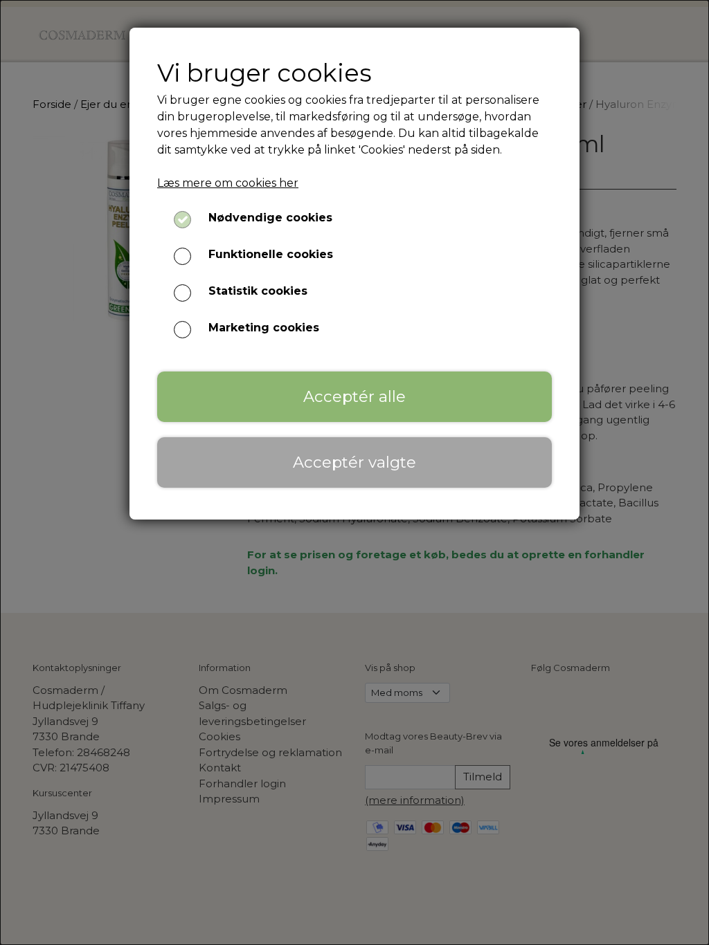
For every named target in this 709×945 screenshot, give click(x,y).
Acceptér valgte (354, 462)
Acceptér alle (354, 396)
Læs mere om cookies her (227, 183)
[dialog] (354, 472)
